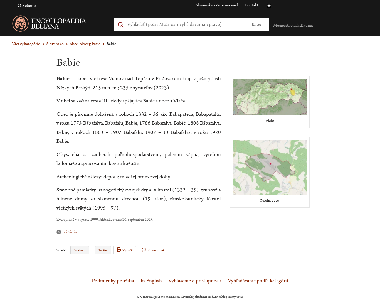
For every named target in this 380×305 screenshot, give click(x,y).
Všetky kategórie (26, 44)
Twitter (103, 250)
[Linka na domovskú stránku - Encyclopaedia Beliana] (58, 24)
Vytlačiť (127, 250)
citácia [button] (60, 232)
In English (151, 280)
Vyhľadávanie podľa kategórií (258, 280)
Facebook (79, 250)
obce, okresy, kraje (85, 44)
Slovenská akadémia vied (217, 5)
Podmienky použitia (113, 280)
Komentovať (155, 250)
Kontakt (251, 5)
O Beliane (27, 5)
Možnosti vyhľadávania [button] (293, 25)
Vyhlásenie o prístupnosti (194, 280)
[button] (269, 6)
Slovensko (55, 44)
